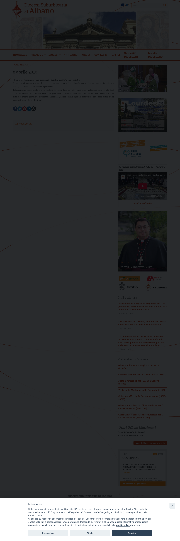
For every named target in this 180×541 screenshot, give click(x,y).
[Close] (172, 506)
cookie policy (123, 525)
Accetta (132, 533)
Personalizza (48, 533)
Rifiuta (90, 533)
